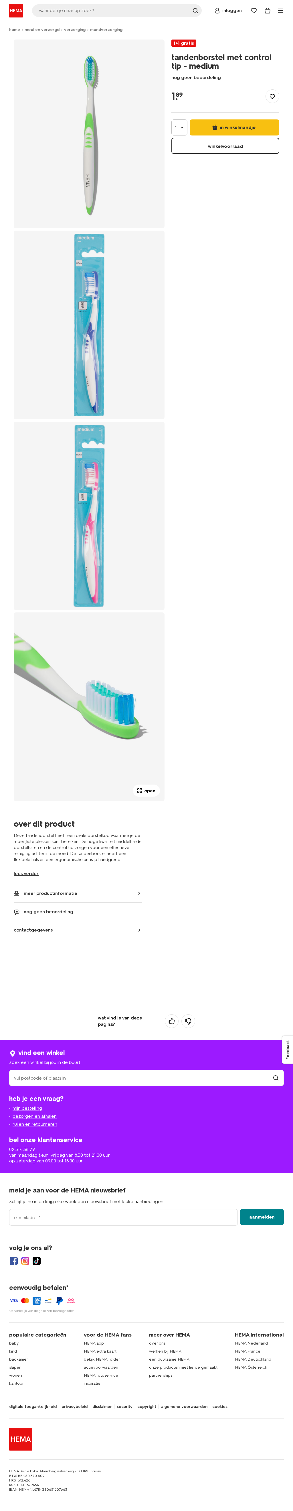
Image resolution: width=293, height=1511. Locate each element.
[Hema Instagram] (25, 1261)
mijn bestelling (27, 1108)
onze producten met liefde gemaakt (183, 1367)
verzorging (75, 29)
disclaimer (102, 1406)
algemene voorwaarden (184, 1406)
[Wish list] (254, 10)
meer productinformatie (50, 893)
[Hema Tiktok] (37, 1261)
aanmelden (262, 1217)
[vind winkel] (275, 1078)
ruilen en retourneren (35, 1124)
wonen (15, 1375)
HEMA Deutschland (253, 1359)
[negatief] (188, 1021)
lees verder (26, 873)
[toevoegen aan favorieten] (272, 96)
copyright (146, 1406)
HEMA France (247, 1351)
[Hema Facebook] (14, 1261)
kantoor (16, 1383)
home (14, 29)
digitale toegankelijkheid (33, 1406)
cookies (219, 1406)
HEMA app (94, 1343)
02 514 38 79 (22, 1149)
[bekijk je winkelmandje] (267, 10)
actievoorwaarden (101, 1367)
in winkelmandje (237, 127)
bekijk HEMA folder (102, 1359)
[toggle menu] (280, 10)
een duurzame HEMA (169, 1359)
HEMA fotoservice (101, 1375)
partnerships (160, 1375)
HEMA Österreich (251, 1367)
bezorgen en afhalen (35, 1116)
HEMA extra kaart (100, 1351)
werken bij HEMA (165, 1351)
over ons (157, 1343)
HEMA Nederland (251, 1343)
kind (13, 1351)
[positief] (172, 1021)
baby (14, 1343)
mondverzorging (106, 29)
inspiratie (92, 1383)
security (124, 1406)
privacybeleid (75, 1406)
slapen (15, 1367)
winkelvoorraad (225, 146)
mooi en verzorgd (42, 29)
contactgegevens (33, 930)
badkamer (18, 1359)
